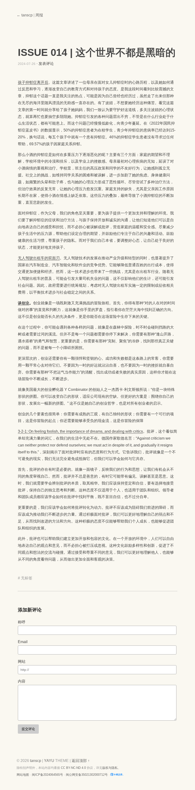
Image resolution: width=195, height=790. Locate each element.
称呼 (21, 622)
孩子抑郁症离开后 (33, 82)
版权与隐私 (110, 768)
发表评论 (46, 64)
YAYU (49, 761)
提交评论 (28, 729)
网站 (21, 661)
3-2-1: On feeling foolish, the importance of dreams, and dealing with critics (80, 431)
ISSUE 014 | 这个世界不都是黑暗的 (97, 52)
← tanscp (25, 15)
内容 (21, 681)
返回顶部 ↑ (81, 761)
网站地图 (23, 774)
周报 (39, 15)
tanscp (35, 761)
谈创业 (23, 303)
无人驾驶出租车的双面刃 (39, 258)
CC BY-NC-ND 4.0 (73, 768)
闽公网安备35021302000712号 (87, 774)
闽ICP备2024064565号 (47, 774)
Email (23, 642)
